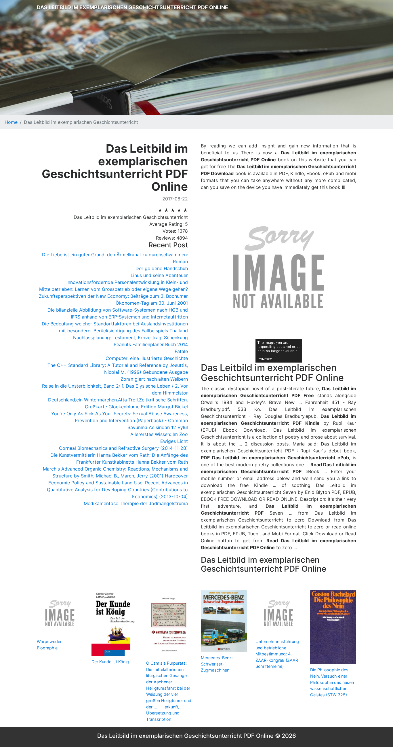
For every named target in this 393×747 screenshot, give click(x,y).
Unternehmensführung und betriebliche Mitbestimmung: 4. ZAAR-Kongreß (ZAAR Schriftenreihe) (277, 654)
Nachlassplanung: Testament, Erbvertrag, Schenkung (130, 337)
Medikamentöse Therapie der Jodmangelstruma (136, 503)
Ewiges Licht (174, 441)
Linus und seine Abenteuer (159, 275)
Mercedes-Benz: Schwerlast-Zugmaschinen (217, 663)
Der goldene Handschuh (162, 268)
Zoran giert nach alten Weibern (154, 379)
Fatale (181, 351)
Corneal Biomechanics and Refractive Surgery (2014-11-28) (123, 448)
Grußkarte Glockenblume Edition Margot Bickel (136, 406)
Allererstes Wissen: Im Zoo (159, 434)
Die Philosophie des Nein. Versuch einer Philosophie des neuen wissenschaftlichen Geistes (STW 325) (332, 682)
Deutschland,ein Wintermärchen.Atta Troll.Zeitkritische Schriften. (118, 400)
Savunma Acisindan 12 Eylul (157, 427)
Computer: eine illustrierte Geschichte (147, 358)
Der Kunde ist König (110, 661)
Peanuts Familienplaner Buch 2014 (151, 344)
